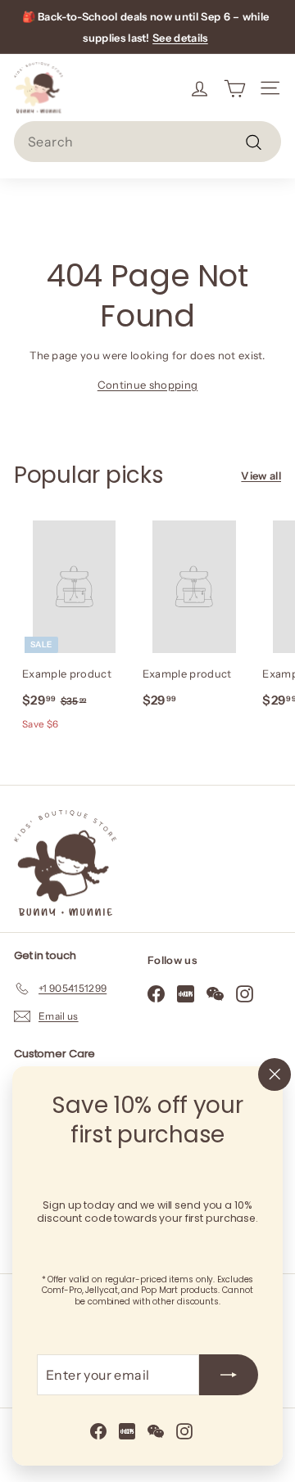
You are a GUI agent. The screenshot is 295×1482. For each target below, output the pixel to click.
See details (180, 37)
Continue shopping (148, 384)
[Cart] (235, 87)
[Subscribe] (228, 1374)
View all (261, 475)
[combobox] (147, 141)
